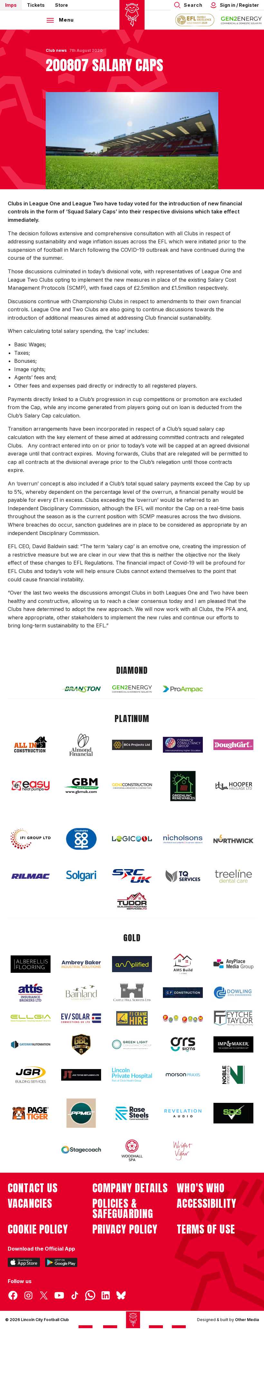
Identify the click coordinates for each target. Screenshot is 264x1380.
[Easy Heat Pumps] (31, 786)
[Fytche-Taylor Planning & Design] (233, 1018)
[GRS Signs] (183, 1044)
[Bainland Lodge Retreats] (81, 992)
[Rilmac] (31, 876)
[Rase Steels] (132, 1113)
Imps (11, 5)
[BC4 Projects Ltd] (132, 745)
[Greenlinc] (183, 786)
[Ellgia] (31, 1018)
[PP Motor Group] (81, 1113)
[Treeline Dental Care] (233, 876)
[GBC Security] (81, 1044)
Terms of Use (206, 1229)
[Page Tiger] (31, 1113)
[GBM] (81, 786)
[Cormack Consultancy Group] (183, 745)
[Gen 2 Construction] (132, 785)
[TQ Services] (183, 876)
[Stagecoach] (81, 1150)
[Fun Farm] (183, 1018)
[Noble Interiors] (233, 1075)
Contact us (33, 1188)
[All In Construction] (31, 745)
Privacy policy (125, 1229)
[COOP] (81, 839)
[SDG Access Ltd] (233, 1113)
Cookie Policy (38, 1229)
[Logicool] (132, 839)
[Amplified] (132, 964)
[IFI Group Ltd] (31, 839)
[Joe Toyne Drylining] (81, 1075)
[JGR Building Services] (31, 1075)
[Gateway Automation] (31, 1044)
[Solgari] (81, 876)
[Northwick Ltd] (233, 839)
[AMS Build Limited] (183, 964)
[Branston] (81, 689)
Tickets (36, 5)
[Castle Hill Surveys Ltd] (132, 992)
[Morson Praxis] (183, 1075)
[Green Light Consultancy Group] (132, 1044)
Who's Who (201, 1188)
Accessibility (206, 1203)
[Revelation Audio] (183, 1113)
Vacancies (30, 1203)
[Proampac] (183, 689)
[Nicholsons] (183, 839)
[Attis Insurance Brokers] (31, 992)
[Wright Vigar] (183, 1150)
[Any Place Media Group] (233, 964)
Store (61, 5)
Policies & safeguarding (123, 1208)
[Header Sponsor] (241, 20)
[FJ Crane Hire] (132, 1018)
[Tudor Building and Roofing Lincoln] (132, 901)
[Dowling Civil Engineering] (233, 992)
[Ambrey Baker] (81, 964)
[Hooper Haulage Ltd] (233, 786)
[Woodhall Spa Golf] (132, 1150)
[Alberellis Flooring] (31, 964)
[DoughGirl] (233, 744)
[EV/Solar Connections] (81, 1018)
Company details (130, 1188)
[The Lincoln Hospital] (132, 1075)
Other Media (247, 1319)
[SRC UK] (132, 876)
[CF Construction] (183, 992)
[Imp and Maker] (233, 1044)
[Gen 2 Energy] (132, 689)
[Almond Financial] (81, 745)
